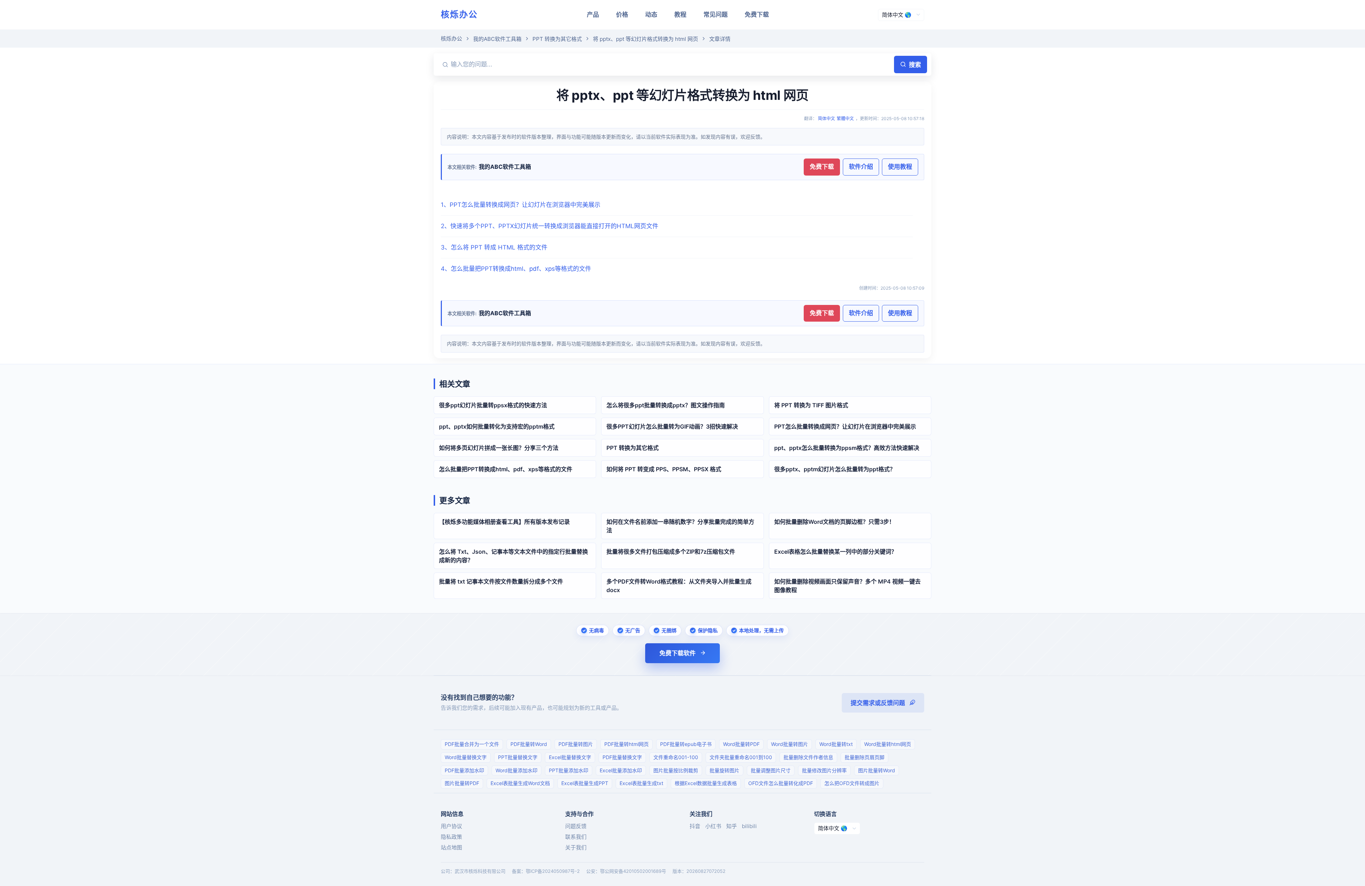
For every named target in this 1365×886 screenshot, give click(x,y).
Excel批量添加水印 (621, 770)
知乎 (731, 826)
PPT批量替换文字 (517, 757)
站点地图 (451, 847)
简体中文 (826, 118)
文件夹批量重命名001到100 (741, 757)
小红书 (713, 826)
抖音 (695, 826)
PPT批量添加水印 (568, 770)
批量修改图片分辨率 (824, 770)
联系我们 (576, 836)
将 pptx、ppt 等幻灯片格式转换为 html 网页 (645, 39)
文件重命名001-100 (675, 757)
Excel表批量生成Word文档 (520, 783)
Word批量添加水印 (516, 770)
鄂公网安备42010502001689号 (633, 871)
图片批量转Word (876, 770)
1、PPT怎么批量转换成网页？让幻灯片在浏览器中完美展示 (520, 204)
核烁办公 (459, 14)
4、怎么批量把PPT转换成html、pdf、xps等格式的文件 (516, 268)
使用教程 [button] (900, 166)
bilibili (749, 826)
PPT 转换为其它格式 (557, 39)
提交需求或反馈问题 (878, 703)
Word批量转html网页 (887, 744)
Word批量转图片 (789, 744)
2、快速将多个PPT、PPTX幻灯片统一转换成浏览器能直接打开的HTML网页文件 (549, 226)
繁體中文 (845, 118)
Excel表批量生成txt (641, 783)
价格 (622, 14)
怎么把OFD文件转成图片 (851, 783)
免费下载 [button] (822, 166)
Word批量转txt (836, 744)
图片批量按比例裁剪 (675, 770)
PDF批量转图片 (575, 744)
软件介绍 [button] (861, 166)
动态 (651, 14)
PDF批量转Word (528, 744)
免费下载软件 (677, 653)
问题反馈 (576, 826)
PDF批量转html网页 (626, 744)
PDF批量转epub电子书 (686, 744)
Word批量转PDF (741, 744)
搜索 (915, 64)
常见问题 (715, 14)
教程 (680, 14)
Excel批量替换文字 (570, 757)
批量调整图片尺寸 (771, 770)
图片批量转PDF (462, 783)
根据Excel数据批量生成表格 (706, 783)
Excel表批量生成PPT (584, 783)
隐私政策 (451, 836)
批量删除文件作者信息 (808, 757)
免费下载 (757, 14)
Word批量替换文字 (466, 757)
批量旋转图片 (724, 770)
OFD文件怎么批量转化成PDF (780, 783)
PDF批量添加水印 (464, 770)
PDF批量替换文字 (622, 757)
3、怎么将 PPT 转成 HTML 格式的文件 (494, 247)
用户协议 (451, 826)
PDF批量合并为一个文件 (472, 744)
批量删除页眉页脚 (864, 757)
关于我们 (576, 847)
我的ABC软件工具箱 (497, 39)
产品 (593, 14)
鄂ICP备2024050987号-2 (553, 871)
